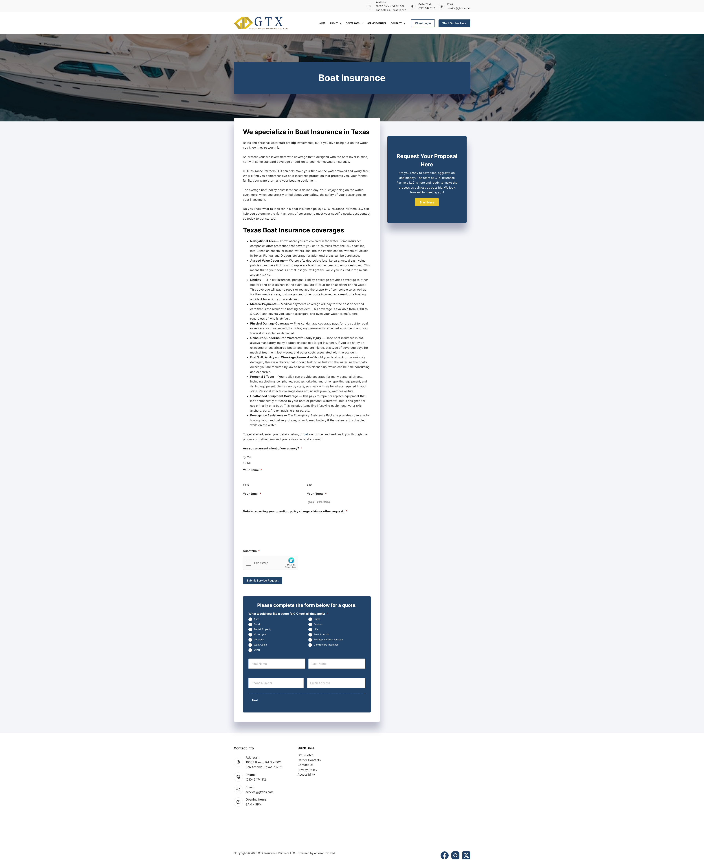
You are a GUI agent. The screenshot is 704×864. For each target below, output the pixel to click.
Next (255, 700)
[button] (427, 202)
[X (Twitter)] (466, 855)
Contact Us (305, 765)
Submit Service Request (263, 580)
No (249, 462)
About (334, 23)
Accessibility (306, 774)
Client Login (423, 23)
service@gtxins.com (458, 8)
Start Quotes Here (454, 23)
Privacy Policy (307, 770)
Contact (396, 23)
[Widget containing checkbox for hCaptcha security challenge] (270, 563)
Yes (249, 457)
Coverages (353, 23)
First (246, 484)
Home (322, 23)
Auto (256, 619)
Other (257, 649)
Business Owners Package (328, 639)
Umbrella (259, 639)
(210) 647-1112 (426, 8)
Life (316, 629)
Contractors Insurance (326, 644)
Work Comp (260, 644)
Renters (318, 624)
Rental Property (262, 629)
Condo (257, 624)
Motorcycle (260, 634)
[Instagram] (455, 855)
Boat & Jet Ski (321, 634)
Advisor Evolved (324, 853)
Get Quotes (305, 755)
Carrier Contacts (309, 760)
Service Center (376, 23)
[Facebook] (445, 855)
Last (309, 484)
